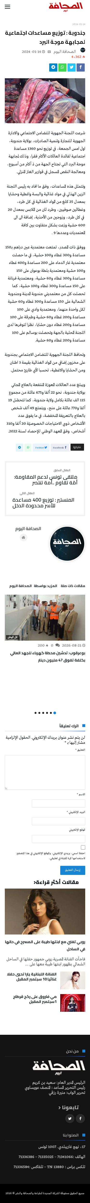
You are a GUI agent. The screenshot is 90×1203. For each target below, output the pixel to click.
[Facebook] (80, 1118)
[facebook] (81, 68)
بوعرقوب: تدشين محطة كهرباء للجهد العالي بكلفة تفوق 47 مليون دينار (47, 656)
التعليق (80, 750)
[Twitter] (69, 1118)
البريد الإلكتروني (76, 812)
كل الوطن (13, 637)
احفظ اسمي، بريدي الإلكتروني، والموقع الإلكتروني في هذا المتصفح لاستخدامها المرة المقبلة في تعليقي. (51, 856)
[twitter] (71, 68)
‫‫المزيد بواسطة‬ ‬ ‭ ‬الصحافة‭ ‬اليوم (33, 586)
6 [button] (35, 713)
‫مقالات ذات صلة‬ (73, 586)
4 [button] (43, 713)
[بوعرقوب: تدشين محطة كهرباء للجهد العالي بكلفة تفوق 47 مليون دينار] (45, 618)
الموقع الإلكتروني (77, 830)
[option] (45, 629)
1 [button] (54, 712)
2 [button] (51, 713)
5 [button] (39, 713)
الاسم (81, 794)
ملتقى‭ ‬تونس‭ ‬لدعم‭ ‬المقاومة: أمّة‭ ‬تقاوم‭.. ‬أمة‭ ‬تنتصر (46, 477)
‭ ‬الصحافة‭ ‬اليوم (65, 51)
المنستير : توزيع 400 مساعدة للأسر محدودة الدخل (43, 500)
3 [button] (47, 713)
